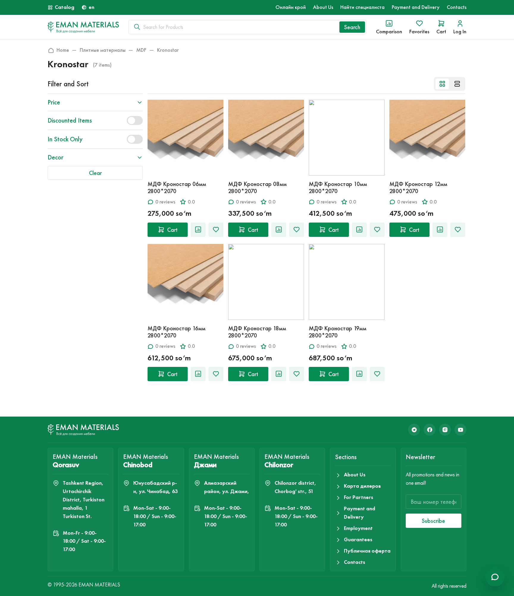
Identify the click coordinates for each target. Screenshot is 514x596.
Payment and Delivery (416, 7)
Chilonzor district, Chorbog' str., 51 (295, 487)
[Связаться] (494, 576)
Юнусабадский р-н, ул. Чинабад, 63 (155, 487)
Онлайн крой (290, 7)
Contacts (456, 7)
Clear (95, 172)
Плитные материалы (103, 50)
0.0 (191, 202)
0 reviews (165, 202)
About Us (323, 7)
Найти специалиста (362, 7)
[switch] (135, 120)
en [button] (91, 7)
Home (63, 50)
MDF (141, 50)
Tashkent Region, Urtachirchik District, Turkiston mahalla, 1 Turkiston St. (83, 500)
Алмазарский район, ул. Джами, (226, 487)
